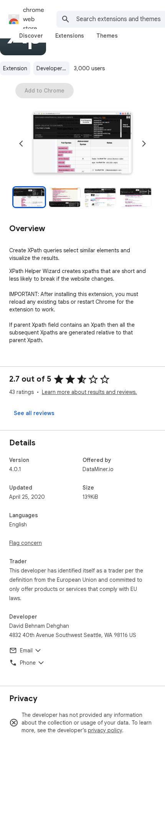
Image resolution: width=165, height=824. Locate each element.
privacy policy (105, 730)
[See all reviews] (34, 413)
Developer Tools (52, 68)
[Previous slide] (21, 143)
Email (26, 650)
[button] (82, 143)
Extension (15, 68)
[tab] (31, 36)
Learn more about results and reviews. (89, 392)
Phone (28, 662)
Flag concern (25, 542)
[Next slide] (144, 143)
